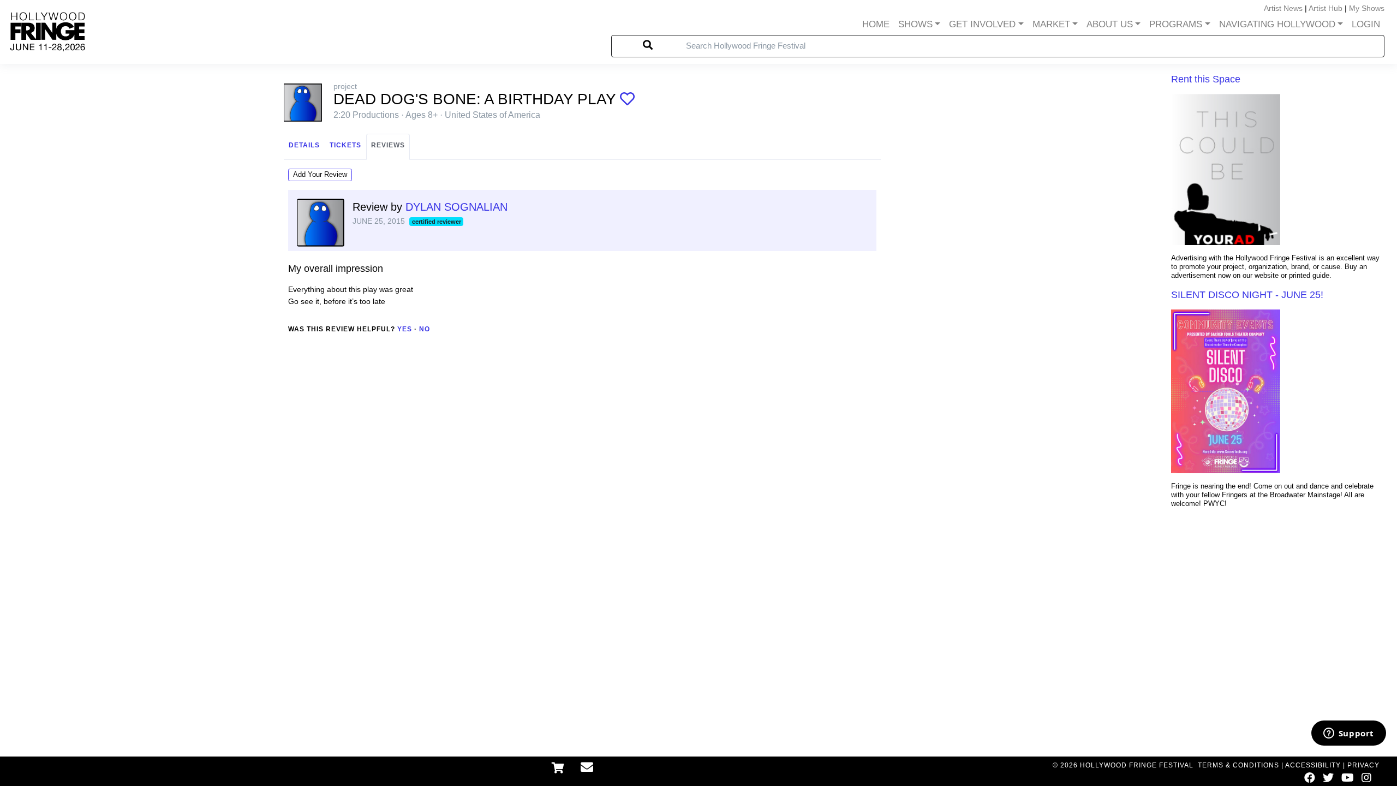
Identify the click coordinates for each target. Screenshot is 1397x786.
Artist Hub (1325, 8)
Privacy (1363, 765)
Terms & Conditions (1238, 765)
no (424, 329)
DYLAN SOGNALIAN (456, 207)
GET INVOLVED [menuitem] (982, 24)
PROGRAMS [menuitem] (1175, 24)
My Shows (1366, 8)
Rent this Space (1205, 79)
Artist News (1283, 8)
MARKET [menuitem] (1051, 24)
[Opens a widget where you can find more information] (1348, 734)
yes (404, 329)
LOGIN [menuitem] (1366, 24)
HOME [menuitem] (875, 24)
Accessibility (1313, 765)
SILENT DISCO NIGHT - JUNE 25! (1247, 294)
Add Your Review (320, 174)
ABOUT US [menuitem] (1109, 24)
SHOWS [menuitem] (915, 24)
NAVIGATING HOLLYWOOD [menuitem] (1277, 24)
